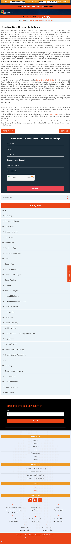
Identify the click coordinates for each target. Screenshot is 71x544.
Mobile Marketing (11, 323)
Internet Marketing (12, 296)
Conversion (9, 227)
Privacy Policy (49, 538)
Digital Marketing (11, 232)
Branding (8, 216)
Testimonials (35, 453)
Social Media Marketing (14, 371)
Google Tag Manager (13, 275)
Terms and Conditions (34, 538)
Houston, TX (35, 508)
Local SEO (9, 317)
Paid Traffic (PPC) (11, 344)
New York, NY (46, 528)
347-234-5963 (47, 530)
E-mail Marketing (11, 237)
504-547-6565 (35, 17)
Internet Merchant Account (15, 301)
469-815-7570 (58, 510)
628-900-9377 (35, 521)
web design (54, 114)
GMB (7, 259)
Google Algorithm (11, 269)
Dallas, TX (58, 508)
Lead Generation (11, 307)
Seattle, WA (58, 519)
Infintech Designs (11, 291)
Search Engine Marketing (14, 350)
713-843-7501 (35, 510)
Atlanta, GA (24, 528)
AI (5, 210)
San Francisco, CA (35, 519)
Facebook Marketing (13, 253)
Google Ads (9, 264)
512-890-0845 (13, 521)
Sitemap (35, 459)
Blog (35, 450)
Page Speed (9, 339)
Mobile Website (11, 328)
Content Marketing (12, 221)
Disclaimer (20, 538)
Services (35, 440)
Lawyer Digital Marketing (35, 475)
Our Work (35, 447)
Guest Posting (10, 280)
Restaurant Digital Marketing (35, 478)
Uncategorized (10, 376)
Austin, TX (12, 519)
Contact (35, 456)
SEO (6, 360)
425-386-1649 (58, 521)
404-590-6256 (24, 530)
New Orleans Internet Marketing (35, 468)
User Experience (11, 382)
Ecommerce (9, 243)
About (35, 443)
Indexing (8, 285)
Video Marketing (11, 387)
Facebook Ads (10, 248)
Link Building (10, 312)
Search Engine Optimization (45, 80)
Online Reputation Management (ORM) (20, 333)
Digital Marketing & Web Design (36, 6)
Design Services (35, 472)
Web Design (9, 392)
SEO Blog (8, 366)
